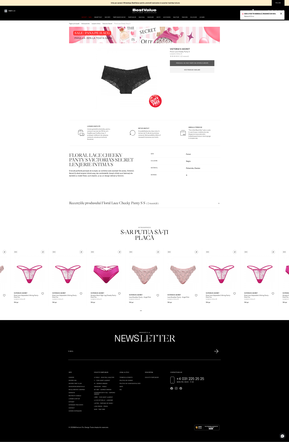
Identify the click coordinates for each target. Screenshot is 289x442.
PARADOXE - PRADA (100, 386)
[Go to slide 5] (148, 310)
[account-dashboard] (276, 11)
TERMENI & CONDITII (126, 377)
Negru (188, 161)
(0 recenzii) (185, 56)
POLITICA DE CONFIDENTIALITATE (130, 383)
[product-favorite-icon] (4, 295)
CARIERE (71, 377)
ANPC (121, 386)
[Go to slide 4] (146, 310)
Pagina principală (74, 23)
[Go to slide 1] (141, 310)
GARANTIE (72, 392)
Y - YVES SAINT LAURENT (102, 380)
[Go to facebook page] (171, 388)
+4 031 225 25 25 (190, 379)
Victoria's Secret (107, 23)
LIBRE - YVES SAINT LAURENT (103, 397)
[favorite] (279, 11)
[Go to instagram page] (176, 388)
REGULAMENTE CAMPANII (77, 389)
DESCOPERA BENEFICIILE (77, 386)
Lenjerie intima (96, 23)
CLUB (11, 11)
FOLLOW (278, 3)
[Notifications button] (272, 11)
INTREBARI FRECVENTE (76, 405)
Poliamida (190, 168)
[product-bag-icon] (4, 301)
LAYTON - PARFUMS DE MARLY (103, 403)
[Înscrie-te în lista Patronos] (216, 351)
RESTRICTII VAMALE (75, 395)
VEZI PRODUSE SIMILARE (192, 70)
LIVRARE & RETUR (74, 399)
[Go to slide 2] (143, 310)
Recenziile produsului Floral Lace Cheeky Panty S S (113, 203)
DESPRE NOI (72, 380)
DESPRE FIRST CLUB (75, 383)
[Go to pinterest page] (180, 388)
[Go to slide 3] (144, 310)
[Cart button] (283, 11)
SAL (121, 389)
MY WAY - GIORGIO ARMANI (102, 389)
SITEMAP (71, 402)
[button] (4, 252)
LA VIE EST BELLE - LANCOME (103, 400)
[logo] (144, 11)
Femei (188, 154)
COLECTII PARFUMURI (152, 377)
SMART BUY (98, 17)
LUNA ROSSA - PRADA (101, 406)
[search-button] (269, 11)
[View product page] (29, 272)
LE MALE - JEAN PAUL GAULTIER (104, 377)
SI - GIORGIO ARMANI (100, 383)
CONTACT (72, 408)
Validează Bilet (260, 11)
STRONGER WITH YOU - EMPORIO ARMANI (104, 393)
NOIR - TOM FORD (99, 409)
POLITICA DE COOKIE (126, 380)
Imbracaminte (85, 23)
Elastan (197, 168)
